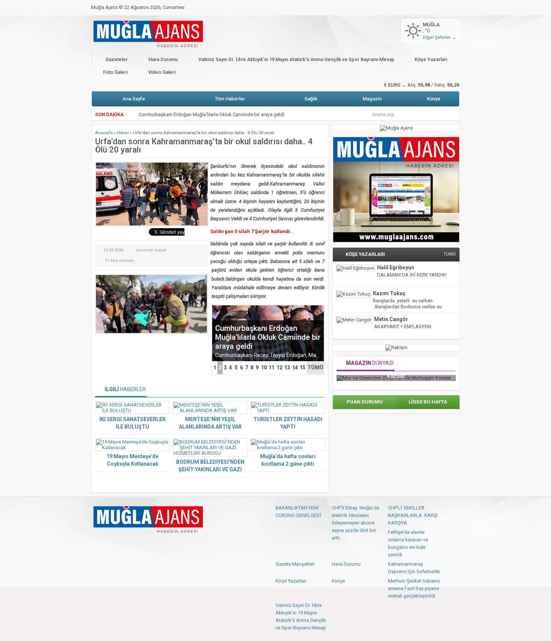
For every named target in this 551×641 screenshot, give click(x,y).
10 (264, 368)
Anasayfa (104, 132)
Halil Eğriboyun (395, 267)
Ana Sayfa (134, 99)
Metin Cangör (391, 319)
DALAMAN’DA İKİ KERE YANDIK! (412, 275)
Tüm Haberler (230, 99)
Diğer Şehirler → (439, 37)
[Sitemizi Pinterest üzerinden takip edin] (134, 544)
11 (271, 368)
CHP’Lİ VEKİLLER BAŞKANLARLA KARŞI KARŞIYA (413, 515)
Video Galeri (161, 72)
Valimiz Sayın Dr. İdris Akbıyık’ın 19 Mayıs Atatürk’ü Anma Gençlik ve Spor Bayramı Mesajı (296, 59)
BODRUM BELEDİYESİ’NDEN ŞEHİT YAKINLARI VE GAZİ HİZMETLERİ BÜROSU (210, 469)
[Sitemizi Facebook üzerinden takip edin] (97, 544)
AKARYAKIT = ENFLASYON (402, 326)
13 (287, 368)
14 (295, 368)
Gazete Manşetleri (295, 564)
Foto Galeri (115, 72)
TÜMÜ (315, 368)
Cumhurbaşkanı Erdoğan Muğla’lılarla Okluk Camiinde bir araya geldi (211, 108)
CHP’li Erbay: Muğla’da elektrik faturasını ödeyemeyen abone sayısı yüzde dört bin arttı (355, 523)
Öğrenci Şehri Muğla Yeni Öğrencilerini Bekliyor (188, 120)
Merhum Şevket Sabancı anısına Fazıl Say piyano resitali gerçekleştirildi (414, 588)
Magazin (372, 99)
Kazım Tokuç (389, 293)
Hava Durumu (163, 59)
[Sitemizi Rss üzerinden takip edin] (147, 544)
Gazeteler (116, 59)
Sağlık (310, 99)
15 (302, 368)
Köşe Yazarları (431, 59)
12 (279, 368)
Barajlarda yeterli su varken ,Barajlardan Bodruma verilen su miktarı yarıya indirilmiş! (407, 306)
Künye (433, 99)
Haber (123, 132)
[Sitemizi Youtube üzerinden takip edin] (122, 544)
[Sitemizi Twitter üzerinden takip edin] (109, 544)
